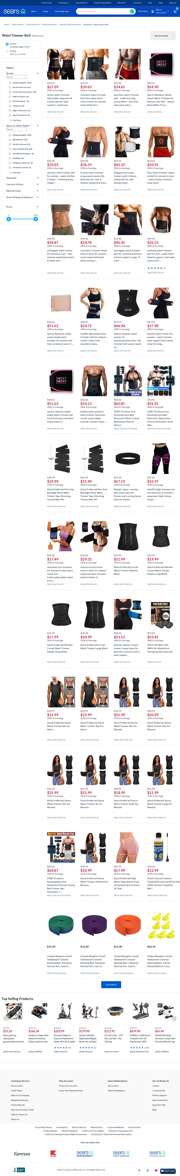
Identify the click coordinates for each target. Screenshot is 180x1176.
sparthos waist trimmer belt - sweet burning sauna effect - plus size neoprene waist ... (126, 97)
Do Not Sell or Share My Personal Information (111, 1134)
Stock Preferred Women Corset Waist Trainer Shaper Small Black (60, 648)
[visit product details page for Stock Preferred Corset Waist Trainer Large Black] (94, 614)
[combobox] (106, 11)
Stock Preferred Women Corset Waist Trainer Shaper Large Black (160, 570)
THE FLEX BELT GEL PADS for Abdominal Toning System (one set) (160, 648)
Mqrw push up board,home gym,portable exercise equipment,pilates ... (13, 1038)
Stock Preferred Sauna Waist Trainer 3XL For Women (126, 725)
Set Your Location (18, 54)
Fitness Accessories (49, 24)
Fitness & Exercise (33, 24)
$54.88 (51, 238)
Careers (155, 1086)
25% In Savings (55, 484)
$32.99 (51, 710)
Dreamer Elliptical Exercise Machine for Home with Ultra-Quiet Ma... (64, 1038)
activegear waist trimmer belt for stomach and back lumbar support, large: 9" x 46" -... (127, 253)
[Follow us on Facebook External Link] (139, 1170)
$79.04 (151, 633)
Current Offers (14, 184)
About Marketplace (116, 1090)
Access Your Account (68, 1086)
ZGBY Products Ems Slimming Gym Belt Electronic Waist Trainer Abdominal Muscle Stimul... (127, 414)
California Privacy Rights (93, 1131)
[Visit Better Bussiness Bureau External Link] (19, 1169)
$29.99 (151, 555)
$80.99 (158, 1028)
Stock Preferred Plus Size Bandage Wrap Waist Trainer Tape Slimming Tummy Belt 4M (60, 492)
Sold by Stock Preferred (56, 506)
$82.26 (117, 399)
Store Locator (17, 1086)
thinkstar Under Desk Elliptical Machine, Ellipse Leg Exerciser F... (39, 1038)
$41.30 (51, 160)
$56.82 (117, 238)
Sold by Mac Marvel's (55, 112)
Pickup (18, 52)
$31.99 (117, 555)
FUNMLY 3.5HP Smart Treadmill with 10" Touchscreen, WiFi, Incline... (140, 1038)
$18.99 (151, 866)
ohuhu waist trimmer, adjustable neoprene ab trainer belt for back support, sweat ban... (59, 97)
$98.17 (151, 83)
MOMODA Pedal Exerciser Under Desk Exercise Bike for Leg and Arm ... (165, 1038)
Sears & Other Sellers (18, 125)
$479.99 (135, 1031)
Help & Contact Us (19, 1114)
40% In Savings (155, 90)
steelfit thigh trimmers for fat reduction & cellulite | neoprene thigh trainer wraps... (161, 492)
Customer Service (20, 1081)
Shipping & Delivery (19, 1100)
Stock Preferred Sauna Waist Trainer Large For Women (159, 803)
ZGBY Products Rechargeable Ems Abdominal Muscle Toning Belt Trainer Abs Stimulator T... (61, 881)
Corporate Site (158, 1090)
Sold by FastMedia (154, 112)
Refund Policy (97, 1127)
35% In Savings (55, 640)
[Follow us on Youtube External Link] (156, 1170)
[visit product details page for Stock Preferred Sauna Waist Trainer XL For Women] (94, 770)
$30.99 (84, 633)
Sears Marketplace (117, 1081)
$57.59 (117, 321)
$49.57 (84, 83)
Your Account (66, 1081)
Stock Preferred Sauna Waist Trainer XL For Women (92, 803)
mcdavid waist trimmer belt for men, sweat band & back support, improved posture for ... (161, 253)
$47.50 (151, 321)
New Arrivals (13, 190)
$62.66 (84, 399)
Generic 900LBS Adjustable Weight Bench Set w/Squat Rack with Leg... (88, 1038)
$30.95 (84, 321)
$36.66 (84, 555)
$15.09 (51, 946)
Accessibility (62, 1127)
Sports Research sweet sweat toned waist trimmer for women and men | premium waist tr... (60, 336)
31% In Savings (122, 562)
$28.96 (117, 633)
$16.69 (84, 946)
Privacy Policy (134, 1127)
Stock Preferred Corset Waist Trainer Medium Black (126, 570)
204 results (23, 35)
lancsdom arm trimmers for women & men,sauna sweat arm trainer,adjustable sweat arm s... (60, 570)
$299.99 (82, 1028)
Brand (9, 73)
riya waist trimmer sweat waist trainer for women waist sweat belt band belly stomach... (93, 253)
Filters (10, 67)
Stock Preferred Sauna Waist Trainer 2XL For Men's (92, 725)
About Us (15, 1119)
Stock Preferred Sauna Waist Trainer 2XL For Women (159, 725)
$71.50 (117, 477)
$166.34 (34, 1031)
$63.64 (151, 160)
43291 (27, 47)
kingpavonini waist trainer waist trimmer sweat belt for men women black (125, 175)
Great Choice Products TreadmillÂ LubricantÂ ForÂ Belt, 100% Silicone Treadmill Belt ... (161, 881)
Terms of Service (79, 1127)
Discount (11, 177)
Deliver (20, 45)
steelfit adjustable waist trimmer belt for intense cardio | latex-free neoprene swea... (93, 336)
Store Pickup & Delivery (19, 197)
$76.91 (151, 399)
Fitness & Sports (17, 24)
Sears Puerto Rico (160, 1100)
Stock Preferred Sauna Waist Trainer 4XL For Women (59, 803)
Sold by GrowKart (154, 662)
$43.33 (117, 83)
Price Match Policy (43, 1127)
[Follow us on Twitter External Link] (147, 1170)
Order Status (16, 1090)
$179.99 (84, 1031)
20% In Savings (55, 90)
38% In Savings (88, 484)
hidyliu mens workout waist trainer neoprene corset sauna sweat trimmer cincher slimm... (93, 414)
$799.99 (133, 1028)
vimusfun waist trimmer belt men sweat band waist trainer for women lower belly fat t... (93, 97)
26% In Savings (122, 407)
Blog (154, 1109)
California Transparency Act (120, 1131)
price (9, 206)
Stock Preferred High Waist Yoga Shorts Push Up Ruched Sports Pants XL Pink (127, 881)
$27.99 (51, 633)
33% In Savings (155, 562)
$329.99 (59, 1031)
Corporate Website (115, 1127)
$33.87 (51, 83)
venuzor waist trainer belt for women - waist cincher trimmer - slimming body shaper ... (61, 175)
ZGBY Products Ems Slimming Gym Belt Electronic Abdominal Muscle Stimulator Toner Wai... (160, 414)
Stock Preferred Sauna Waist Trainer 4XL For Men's (59, 725)
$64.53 (51, 321)
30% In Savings (55, 718)
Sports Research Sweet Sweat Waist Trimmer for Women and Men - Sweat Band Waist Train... (160, 97)
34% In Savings (122, 796)
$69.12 (6, 1028)
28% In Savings (155, 640)
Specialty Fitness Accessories (70, 24)
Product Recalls (18, 1105)
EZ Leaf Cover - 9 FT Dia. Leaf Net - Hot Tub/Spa (113, 1038)
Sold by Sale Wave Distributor (126, 428)
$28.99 (117, 788)
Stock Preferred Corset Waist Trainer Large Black (94, 647)
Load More (111, 984)
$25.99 (84, 477)
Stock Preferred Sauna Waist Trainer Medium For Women (94, 881)
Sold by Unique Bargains (57, 973)
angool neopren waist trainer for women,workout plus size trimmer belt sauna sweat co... (127, 336)
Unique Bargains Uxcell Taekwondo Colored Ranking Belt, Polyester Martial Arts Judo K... (59, 959)
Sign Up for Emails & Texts (22, 1109)
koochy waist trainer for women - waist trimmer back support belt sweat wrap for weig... (160, 336)
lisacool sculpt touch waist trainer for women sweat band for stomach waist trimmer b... (93, 570)
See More (17, 120)
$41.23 (151, 477)
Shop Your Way (159, 1105)
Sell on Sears (113, 1086)
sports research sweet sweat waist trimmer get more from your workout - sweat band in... (61, 414)
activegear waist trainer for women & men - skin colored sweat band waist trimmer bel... (60, 253)
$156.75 (108, 1028)
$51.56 (117, 160)
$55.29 (7, 1031)
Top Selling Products (17, 999)
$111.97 (109, 1031)
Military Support (159, 1095)
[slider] (8, 219)
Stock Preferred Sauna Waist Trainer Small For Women (126, 803)
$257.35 (32, 1028)
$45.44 (84, 160)
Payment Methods (69, 1131)
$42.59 (151, 946)
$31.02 (84, 238)
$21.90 (51, 555)
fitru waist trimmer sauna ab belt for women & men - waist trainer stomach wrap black (160, 175)
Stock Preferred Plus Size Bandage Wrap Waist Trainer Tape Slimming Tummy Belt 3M (93, 492)
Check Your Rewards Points (71, 1090)
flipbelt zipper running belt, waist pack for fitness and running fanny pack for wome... (127, 492)
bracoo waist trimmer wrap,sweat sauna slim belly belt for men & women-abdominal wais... (93, 175)
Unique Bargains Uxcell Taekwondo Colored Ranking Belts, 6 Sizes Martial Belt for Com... (159, 959)
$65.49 (159, 1031)
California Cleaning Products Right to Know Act (66, 1134)
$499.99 (57, 1028)
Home (6, 24)
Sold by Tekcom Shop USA (157, 895)
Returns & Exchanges (20, 1095)
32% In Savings (88, 640)
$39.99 (51, 477)
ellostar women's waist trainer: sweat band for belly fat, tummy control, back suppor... (127, 648)
